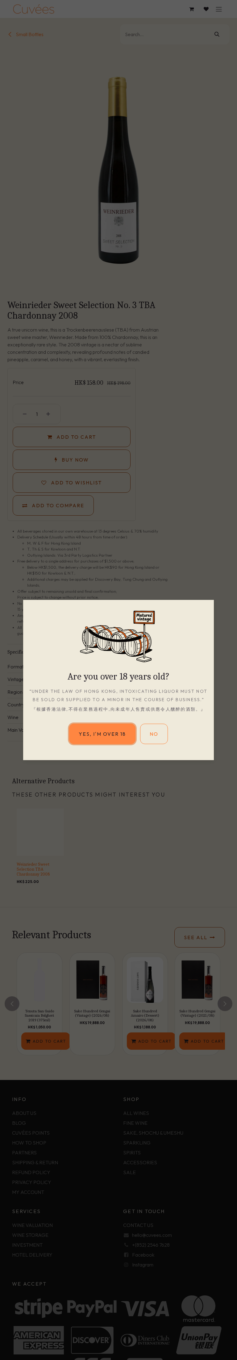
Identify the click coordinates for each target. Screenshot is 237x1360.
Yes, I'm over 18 (102, 734)
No (154, 734)
